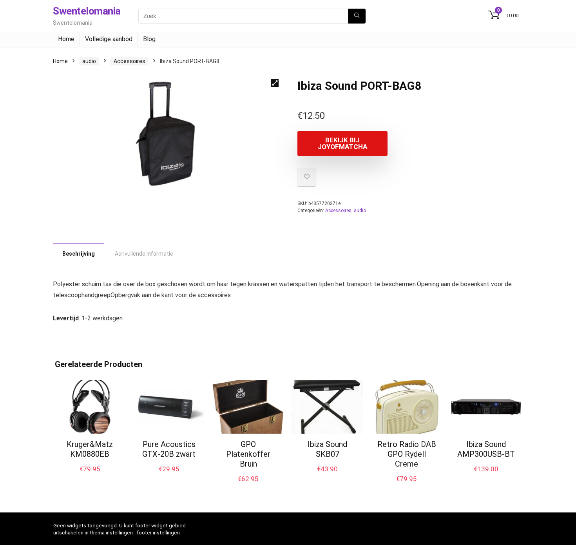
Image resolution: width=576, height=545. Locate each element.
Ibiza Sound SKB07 (327, 449)
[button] (275, 83)
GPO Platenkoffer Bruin (248, 454)
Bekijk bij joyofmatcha (342, 143)
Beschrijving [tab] (78, 254)
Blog (149, 39)
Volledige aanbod (108, 39)
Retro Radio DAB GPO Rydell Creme (406, 454)
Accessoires (129, 61)
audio (89, 61)
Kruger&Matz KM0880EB (90, 449)
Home (66, 39)
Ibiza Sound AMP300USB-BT (486, 449)
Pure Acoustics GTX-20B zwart (169, 449)
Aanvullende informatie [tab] (144, 254)
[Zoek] (357, 16)
